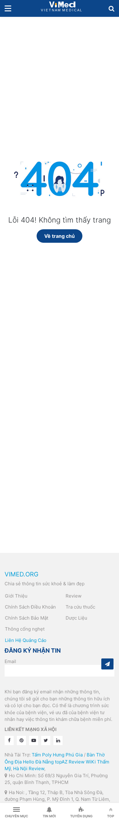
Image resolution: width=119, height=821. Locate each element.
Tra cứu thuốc (80, 607)
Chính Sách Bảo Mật (26, 618)
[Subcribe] (107, 663)
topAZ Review (70, 762)
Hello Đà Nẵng (38, 762)
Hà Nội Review (28, 768)
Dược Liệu (76, 618)
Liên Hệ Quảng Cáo (25, 640)
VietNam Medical (62, 8)
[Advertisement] (59, 79)
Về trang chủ (59, 236)
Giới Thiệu (16, 596)
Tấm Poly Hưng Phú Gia (57, 755)
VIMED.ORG (21, 574)
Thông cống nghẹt (25, 629)
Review (73, 596)
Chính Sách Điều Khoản (30, 607)
